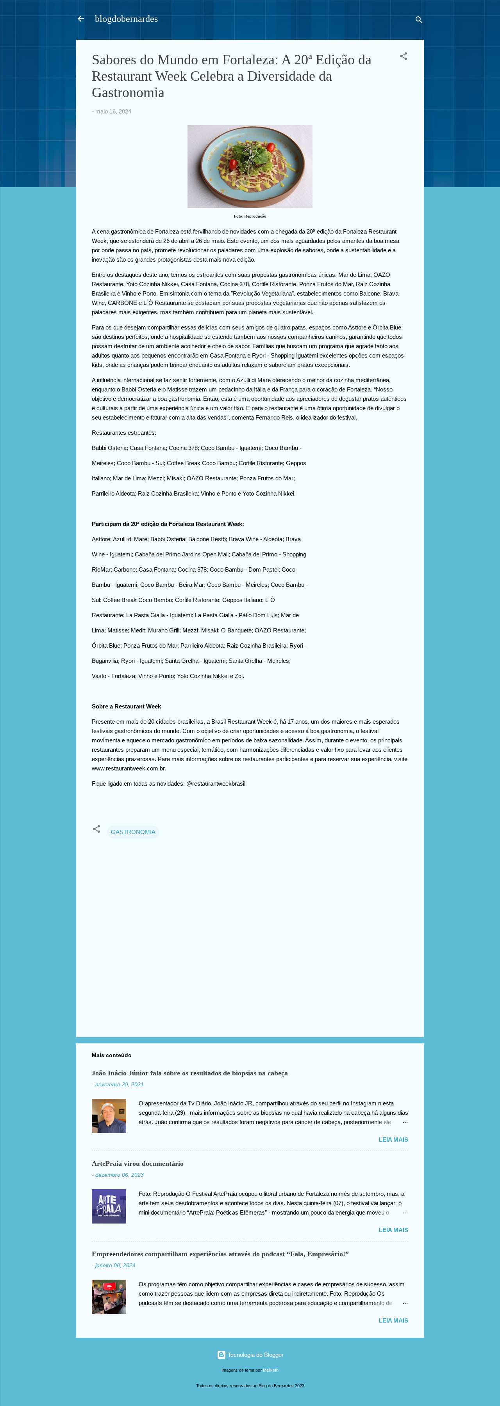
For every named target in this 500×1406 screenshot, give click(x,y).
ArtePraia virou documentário (138, 1163)
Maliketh (271, 1370)
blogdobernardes (126, 19)
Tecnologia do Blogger (255, 1354)
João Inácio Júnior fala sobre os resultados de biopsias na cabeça (190, 1073)
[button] (403, 57)
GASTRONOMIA (133, 832)
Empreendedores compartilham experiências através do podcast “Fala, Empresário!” (220, 1254)
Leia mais (393, 1139)
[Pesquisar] (419, 21)
